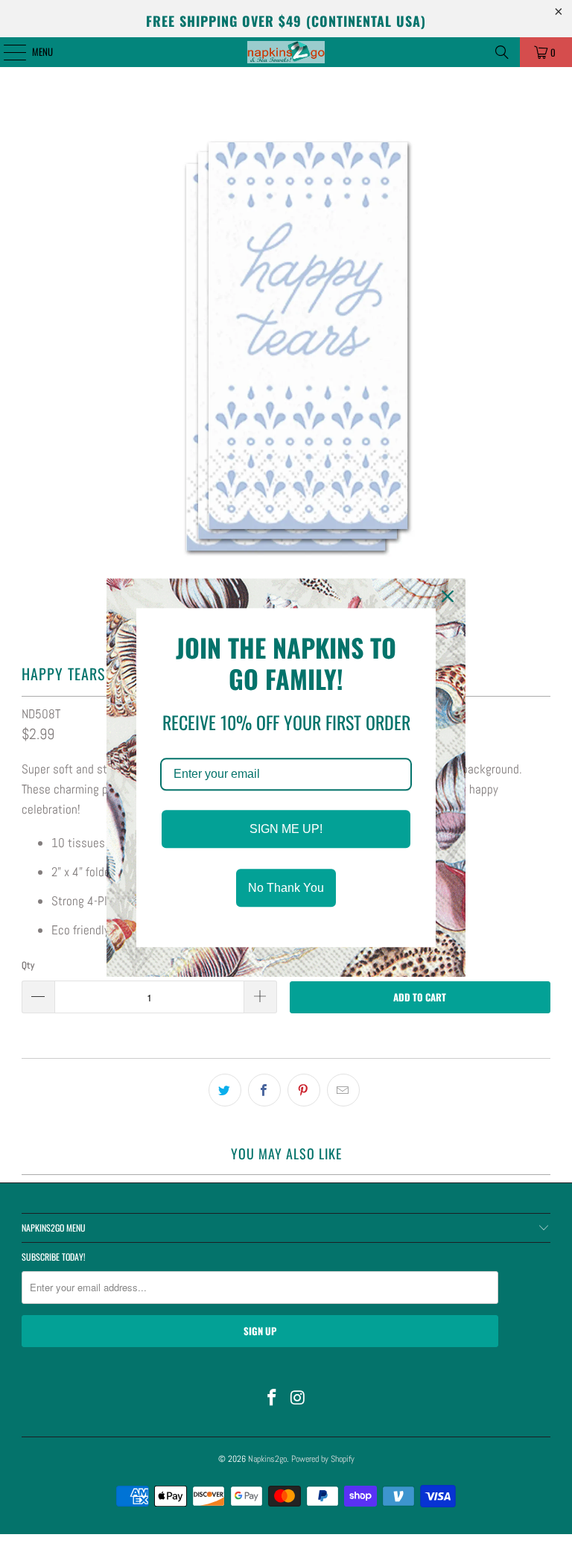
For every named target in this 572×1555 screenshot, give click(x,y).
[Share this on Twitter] (225, 1090)
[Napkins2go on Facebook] (272, 1399)
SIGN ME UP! (286, 829)
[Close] (447, 596)
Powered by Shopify (323, 1459)
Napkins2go (267, 1459)
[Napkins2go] (286, 52)
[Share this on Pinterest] (303, 1090)
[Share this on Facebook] (264, 1090)
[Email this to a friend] (343, 1090)
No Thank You (286, 887)
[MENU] (6, 52)
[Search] (502, 52)
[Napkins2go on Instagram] (298, 1399)
